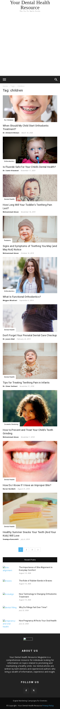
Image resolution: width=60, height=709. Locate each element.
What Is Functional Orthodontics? (22, 296)
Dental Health (9, 199)
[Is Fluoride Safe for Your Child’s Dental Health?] (30, 150)
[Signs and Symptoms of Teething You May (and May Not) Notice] (30, 229)
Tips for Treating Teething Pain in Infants (26, 382)
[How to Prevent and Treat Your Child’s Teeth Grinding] (30, 408)
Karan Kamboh (9, 489)
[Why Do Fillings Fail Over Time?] (10, 611)
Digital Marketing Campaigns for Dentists (30, 701)
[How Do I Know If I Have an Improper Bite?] (30, 461)
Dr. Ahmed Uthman (11, 133)
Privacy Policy (48, 705)
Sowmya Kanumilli (11, 539)
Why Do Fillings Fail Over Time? (33, 607)
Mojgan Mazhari (10, 300)
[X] (34, 690)
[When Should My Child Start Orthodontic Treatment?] (30, 108)
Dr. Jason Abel (9, 339)
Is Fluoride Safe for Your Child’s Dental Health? (29, 166)
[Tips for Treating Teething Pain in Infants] (30, 361)
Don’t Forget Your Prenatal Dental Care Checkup (30, 335)
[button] (4, 79)
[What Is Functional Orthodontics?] (30, 275)
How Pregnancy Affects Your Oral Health (38, 621)
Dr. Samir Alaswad (11, 170)
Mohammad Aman (11, 212)
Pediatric (7, 240)
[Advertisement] (30, 44)
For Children (8, 120)
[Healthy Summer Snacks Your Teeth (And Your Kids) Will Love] (30, 511)
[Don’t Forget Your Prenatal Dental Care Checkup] (30, 318)
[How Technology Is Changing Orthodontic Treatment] (10, 597)
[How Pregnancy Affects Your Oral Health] (10, 624)
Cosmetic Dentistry (11, 424)
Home (5, 86)
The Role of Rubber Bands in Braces (35, 581)
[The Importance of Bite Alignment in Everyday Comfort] (10, 571)
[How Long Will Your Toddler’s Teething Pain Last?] (30, 187)
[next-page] (38, 549)
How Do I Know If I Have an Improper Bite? (27, 485)
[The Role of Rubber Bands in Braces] (10, 584)
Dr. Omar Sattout (10, 386)
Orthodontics (9, 161)
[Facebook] (26, 690)
